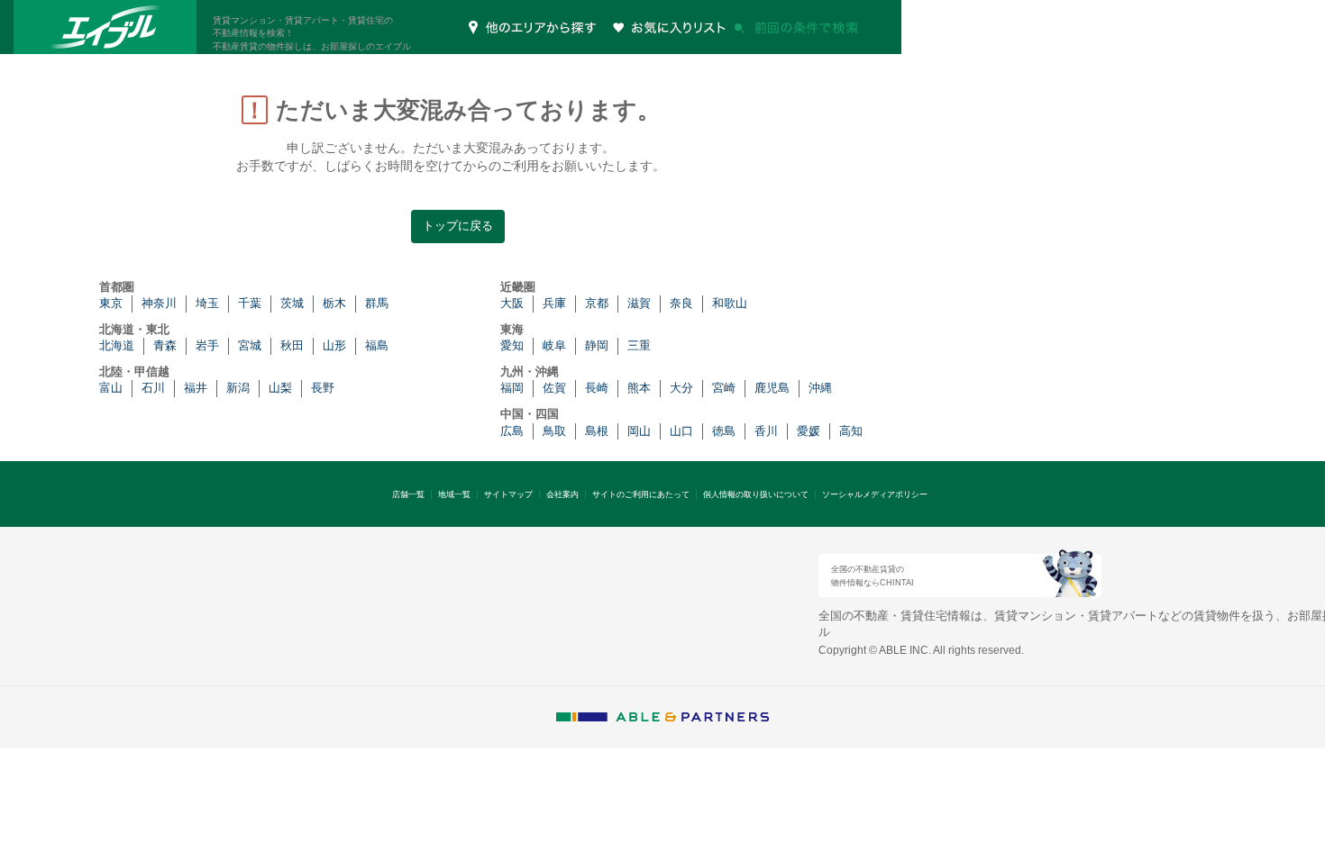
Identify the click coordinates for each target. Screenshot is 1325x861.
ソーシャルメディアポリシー (875, 494)
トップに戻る (458, 225)
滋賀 (639, 303)
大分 (681, 387)
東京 (111, 303)
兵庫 (554, 303)
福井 (195, 387)
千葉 (249, 303)
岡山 (639, 431)
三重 (639, 345)
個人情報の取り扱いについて (756, 494)
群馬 (376, 303)
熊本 (639, 387)
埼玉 (207, 303)
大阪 (512, 303)
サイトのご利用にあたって (641, 494)
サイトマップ (508, 494)
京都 (596, 303)
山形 (334, 345)
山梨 (280, 387)
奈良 (681, 303)
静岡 (596, 345)
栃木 (334, 303)
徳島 (724, 431)
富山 (111, 387)
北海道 (116, 345)
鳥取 (554, 431)
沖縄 (820, 387)
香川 (766, 431)
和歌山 (729, 303)
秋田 (292, 345)
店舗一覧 (408, 494)
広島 (512, 431)
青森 (165, 345)
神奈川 (159, 303)
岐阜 (554, 345)
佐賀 (554, 387)
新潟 (238, 387)
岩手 (207, 345)
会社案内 (562, 494)
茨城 (292, 303)
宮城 (249, 345)
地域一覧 (454, 494)
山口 (681, 431)
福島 (376, 345)
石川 (153, 387)
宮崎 (724, 387)
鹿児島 (772, 387)
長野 (322, 387)
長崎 (596, 387)
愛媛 (808, 431)
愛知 (512, 345)
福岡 (512, 387)
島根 (596, 431)
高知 (851, 431)
